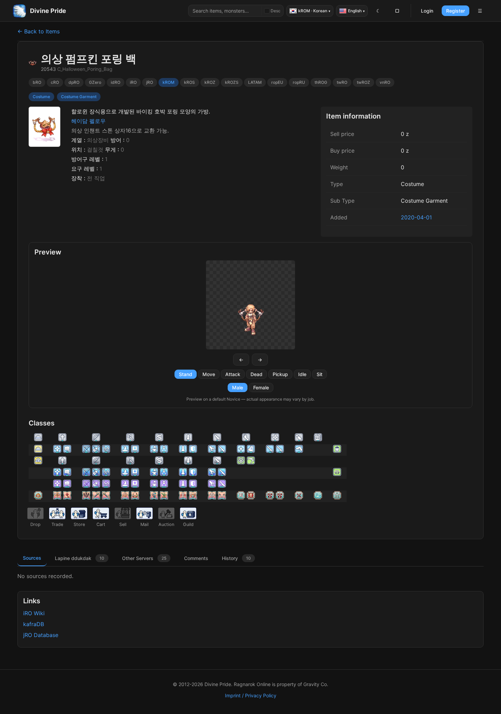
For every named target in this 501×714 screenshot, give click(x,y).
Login (427, 11)
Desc (275, 10)
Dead (256, 374)
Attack (232, 374)
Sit (319, 374)
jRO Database (40, 635)
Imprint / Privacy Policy (250, 695)
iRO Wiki (34, 613)
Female (261, 387)
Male (237, 387)
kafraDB (33, 624)
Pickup (280, 374)
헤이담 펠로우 (88, 121)
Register (455, 11)
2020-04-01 (416, 217)
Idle (302, 374)
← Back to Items (38, 31)
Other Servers (144, 558)
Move (208, 374)
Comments (196, 558)
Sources (32, 558)
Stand (185, 374)
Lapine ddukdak (79, 558)
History (236, 558)
